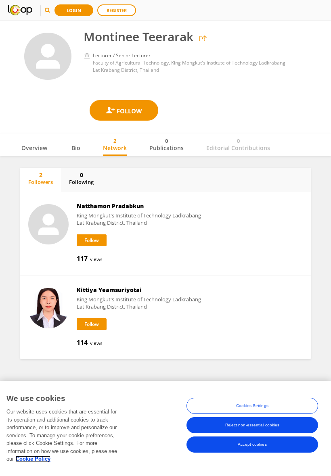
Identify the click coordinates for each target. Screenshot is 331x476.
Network (115, 144)
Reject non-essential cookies (252, 425)
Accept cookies (252, 444)
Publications (166, 144)
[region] (165, 428)
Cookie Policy (33, 459)
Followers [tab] (40, 178)
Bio (75, 148)
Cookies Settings (252, 405)
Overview (34, 148)
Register (117, 10)
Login (74, 10)
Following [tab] (81, 178)
